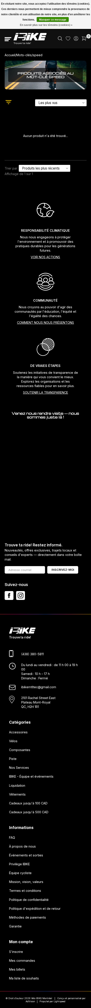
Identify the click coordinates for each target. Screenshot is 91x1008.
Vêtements (17, 794)
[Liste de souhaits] (68, 39)
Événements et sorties (26, 855)
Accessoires (18, 732)
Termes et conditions (25, 890)
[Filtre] (8, 102)
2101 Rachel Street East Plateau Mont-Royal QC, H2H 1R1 (38, 702)
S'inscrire (16, 952)
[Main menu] (8, 39)
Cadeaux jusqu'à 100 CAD (28, 803)
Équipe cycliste (20, 873)
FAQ (12, 837)
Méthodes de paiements (27, 917)
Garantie (15, 926)
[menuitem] (60, 39)
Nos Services (19, 767)
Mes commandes (22, 960)
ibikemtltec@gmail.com (38, 687)
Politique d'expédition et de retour (35, 908)
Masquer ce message (52, 19)
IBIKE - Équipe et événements (31, 776)
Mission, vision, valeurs (26, 882)
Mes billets (17, 969)
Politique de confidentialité (29, 900)
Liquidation (17, 785)
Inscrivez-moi (62, 569)
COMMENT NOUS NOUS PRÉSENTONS (45, 322)
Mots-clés (24, 55)
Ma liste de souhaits (24, 978)
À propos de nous (22, 846)
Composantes (19, 750)
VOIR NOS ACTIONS (45, 257)
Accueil (10, 55)
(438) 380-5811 (32, 654)
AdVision (30, 1001)
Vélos (13, 741)
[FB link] (9, 595)
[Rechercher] (60, 39)
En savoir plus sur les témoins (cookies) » (46, 25)
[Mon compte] (76, 39)
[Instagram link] (20, 595)
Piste (13, 759)
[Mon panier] (84, 39)
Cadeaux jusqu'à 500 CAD (28, 812)
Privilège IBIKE (19, 864)
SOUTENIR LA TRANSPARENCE (45, 392)
